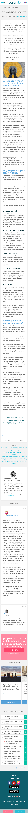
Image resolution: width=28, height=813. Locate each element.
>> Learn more (10, 495)
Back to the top (21, 767)
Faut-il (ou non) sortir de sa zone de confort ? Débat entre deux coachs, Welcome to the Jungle (14, 461)
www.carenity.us (10, 801)
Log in (20, 811)
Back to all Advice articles (10, 7)
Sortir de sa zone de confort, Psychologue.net (14, 447)
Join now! (14, 650)
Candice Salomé (22, 16)
